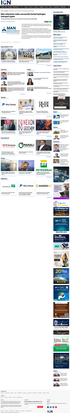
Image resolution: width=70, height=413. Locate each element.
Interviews (4, 69)
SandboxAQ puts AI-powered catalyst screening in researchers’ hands (43, 193)
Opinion (2, 397)
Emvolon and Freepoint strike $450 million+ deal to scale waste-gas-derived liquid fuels (61, 72)
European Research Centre (16, 42)
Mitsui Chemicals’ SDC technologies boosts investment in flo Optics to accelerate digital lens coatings (25, 193)
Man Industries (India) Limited (5, 42)
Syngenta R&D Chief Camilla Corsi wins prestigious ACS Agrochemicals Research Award (43, 88)
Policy (46, 7)
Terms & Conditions (29, 410)
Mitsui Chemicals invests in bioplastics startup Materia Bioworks (8, 112)
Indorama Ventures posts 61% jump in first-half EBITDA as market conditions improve (43, 153)
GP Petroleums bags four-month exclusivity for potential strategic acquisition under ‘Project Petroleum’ (8, 153)
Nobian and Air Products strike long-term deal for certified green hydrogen (8, 61)
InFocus (30, 7)
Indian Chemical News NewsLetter (33, 401)
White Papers (63, 7)
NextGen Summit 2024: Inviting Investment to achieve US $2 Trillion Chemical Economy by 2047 (64, 374)
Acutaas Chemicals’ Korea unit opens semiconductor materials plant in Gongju (43, 132)
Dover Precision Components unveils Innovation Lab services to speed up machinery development (61, 89)
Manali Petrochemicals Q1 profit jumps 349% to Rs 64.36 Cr (26, 152)
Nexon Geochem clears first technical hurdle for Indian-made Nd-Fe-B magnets (26, 132)
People (29, 69)
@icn (48, 401)
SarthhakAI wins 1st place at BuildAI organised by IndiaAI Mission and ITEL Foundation (26, 112)
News (6, 7)
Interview (10, 397)
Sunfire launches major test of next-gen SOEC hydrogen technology (26, 61)
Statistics (14, 397)
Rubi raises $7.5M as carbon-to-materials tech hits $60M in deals (42, 112)
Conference (6, 397)
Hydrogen (21, 7)
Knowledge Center (19, 397)
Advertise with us (12, 410)
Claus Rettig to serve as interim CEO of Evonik (42, 72)
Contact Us (6, 410)
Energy (26, 7)
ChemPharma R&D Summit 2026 (59, 31)
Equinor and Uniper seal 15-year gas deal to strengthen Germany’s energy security (8, 173)
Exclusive (36, 7)
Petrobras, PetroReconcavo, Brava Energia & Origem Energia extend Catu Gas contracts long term (43, 173)
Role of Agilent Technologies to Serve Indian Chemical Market (64, 121)
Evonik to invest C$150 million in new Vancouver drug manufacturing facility (8, 132)
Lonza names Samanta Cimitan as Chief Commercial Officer (41, 79)
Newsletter (17, 410)
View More (49, 65)
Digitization (41, 7)
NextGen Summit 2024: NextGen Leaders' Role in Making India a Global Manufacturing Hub (64, 379)
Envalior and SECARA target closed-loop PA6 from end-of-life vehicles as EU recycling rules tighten (61, 74)
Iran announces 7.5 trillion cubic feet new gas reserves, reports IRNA (25, 173)
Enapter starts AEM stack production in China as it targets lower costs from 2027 (43, 61)
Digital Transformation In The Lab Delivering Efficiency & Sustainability (64, 115)
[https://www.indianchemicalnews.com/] (52, 411)
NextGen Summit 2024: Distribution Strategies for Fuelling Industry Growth (64, 384)
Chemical (10, 7)
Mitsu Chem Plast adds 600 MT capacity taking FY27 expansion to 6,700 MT (60, 83)
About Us (2, 410)
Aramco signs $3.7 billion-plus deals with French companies (8, 193)
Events (50, 7)
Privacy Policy (22, 410)
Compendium (56, 7)
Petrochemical (16, 7)
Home (2, 7)
